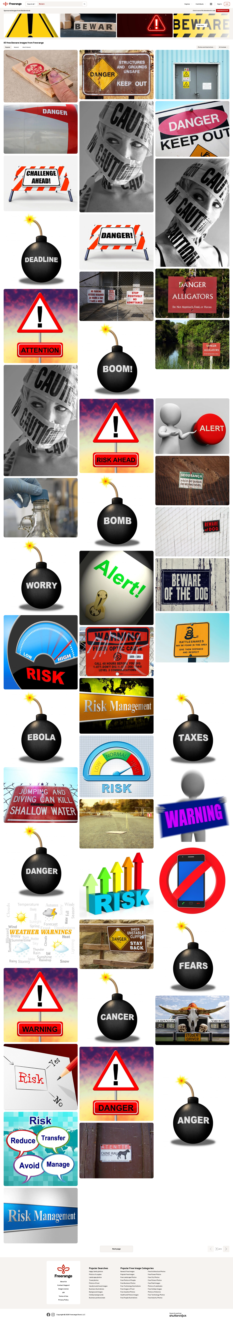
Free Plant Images (154, 1283)
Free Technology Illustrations (130, 1286)
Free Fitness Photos (155, 1280)
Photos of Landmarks (155, 1286)
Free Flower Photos (154, 1274)
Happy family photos (96, 1271)
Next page (116, 1249)
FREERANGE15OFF (222, 10)
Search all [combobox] (30, 4)
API (63, 1293)
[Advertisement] (192, 384)
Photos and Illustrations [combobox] (205, 47)
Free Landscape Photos (128, 1277)
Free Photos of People (128, 1280)
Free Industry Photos (155, 1298)
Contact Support (63, 1285)
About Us (63, 1282)
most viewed (27, 47)
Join (226, 4)
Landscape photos (95, 1277)
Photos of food (94, 1283)
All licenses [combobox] (222, 47)
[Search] (84, 4)
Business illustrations (96, 1289)
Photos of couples (95, 1274)
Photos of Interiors (154, 1292)
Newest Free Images (127, 1271)
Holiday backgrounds (96, 1295)
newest (16, 47)
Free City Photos (153, 1277)
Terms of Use (63, 1296)
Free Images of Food (127, 1289)
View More (200, 25)
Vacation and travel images (98, 1286)
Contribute (200, 4)
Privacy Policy (63, 1300)
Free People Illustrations (128, 1298)
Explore (187, 4)
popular (7, 47)
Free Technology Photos (156, 1295)
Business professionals (97, 1298)
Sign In (219, 4)
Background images (96, 1292)
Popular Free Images (127, 1274)
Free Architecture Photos (156, 1271)
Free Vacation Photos (127, 1292)
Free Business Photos (127, 1283)
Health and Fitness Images (129, 1295)
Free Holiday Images (155, 1289)
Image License (63, 1289)
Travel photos (93, 1280)
